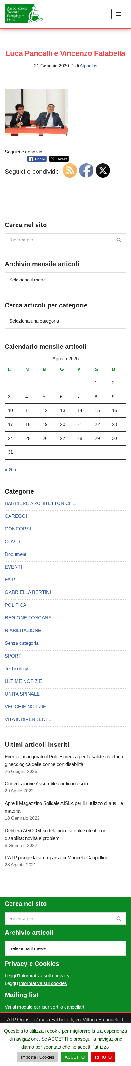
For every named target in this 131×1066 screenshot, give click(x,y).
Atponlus (88, 66)
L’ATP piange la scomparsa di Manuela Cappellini (56, 857)
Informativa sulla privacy (44, 975)
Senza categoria (21, 643)
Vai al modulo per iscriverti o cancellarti (45, 1006)
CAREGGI (16, 516)
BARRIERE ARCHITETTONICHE (40, 503)
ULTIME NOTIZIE (23, 681)
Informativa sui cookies (43, 983)
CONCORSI (18, 528)
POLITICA (15, 605)
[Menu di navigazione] (118, 14)
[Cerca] (119, 239)
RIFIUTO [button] (103, 1057)
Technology (16, 668)
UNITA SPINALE (22, 694)
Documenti (16, 554)
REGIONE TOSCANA (28, 617)
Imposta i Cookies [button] (37, 1057)
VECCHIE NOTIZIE (25, 706)
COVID (12, 541)
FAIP (10, 579)
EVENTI (13, 567)
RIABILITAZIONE (23, 630)
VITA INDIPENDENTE (28, 719)
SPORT (13, 655)
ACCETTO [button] (75, 1057)
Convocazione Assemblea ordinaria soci (46, 783)
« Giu (10, 469)
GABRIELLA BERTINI (28, 592)
